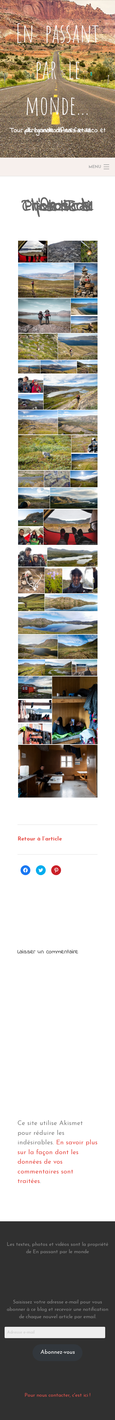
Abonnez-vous (57, 1352)
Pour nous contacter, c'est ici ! (57, 1395)
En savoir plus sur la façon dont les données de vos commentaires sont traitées (57, 1162)
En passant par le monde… (57, 69)
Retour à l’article (39, 839)
